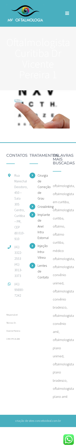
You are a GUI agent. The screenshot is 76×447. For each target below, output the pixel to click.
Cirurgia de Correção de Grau (42, 187)
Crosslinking (42, 206)
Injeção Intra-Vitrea (42, 251)
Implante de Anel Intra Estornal (42, 226)
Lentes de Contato (42, 271)
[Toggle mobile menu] (67, 13)
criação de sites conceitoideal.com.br (38, 421)
